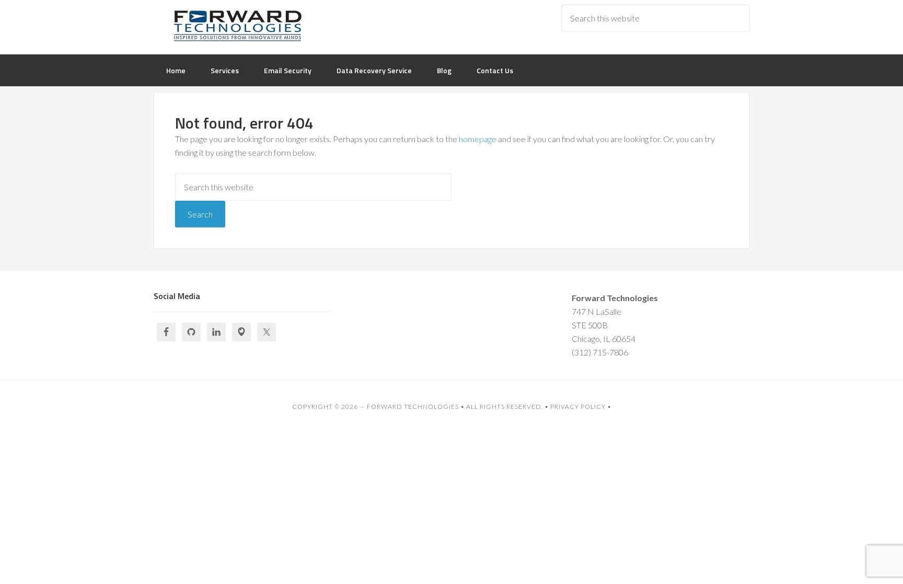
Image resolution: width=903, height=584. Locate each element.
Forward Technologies (413, 406)
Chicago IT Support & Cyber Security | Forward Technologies (237, 26)
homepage (477, 139)
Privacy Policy (578, 406)
